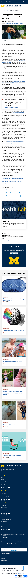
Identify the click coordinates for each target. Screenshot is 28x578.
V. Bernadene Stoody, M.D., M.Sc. (12, 107)
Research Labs (4, 507)
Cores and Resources (5, 510)
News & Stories (4, 484)
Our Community (4, 521)
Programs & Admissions (6, 519)
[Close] (25, 568)
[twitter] (6, 488)
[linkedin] (6, 514)
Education (3, 517)
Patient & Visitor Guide (5, 495)
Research (3, 503)
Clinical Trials (3, 505)
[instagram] (4, 488)
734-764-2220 (8, 242)
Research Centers (4, 509)
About (2, 477)
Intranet (2, 526)
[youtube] (9, 488)
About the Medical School (6, 524)
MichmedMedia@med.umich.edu (8, 240)
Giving (2, 482)
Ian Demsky (9, 23)
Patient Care (4, 491)
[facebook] (1, 488)
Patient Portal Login (5, 496)
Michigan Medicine (6, 475)
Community (3, 481)
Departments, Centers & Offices (7, 523)
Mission (2, 479)
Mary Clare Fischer (18, 23)
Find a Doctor (3, 493)
